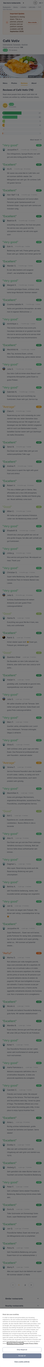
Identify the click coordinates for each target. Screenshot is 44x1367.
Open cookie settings (21, 1361)
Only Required (22, 1349)
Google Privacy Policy (31, 1343)
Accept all (22, 1356)
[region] (22, 1338)
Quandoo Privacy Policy (15, 1343)
